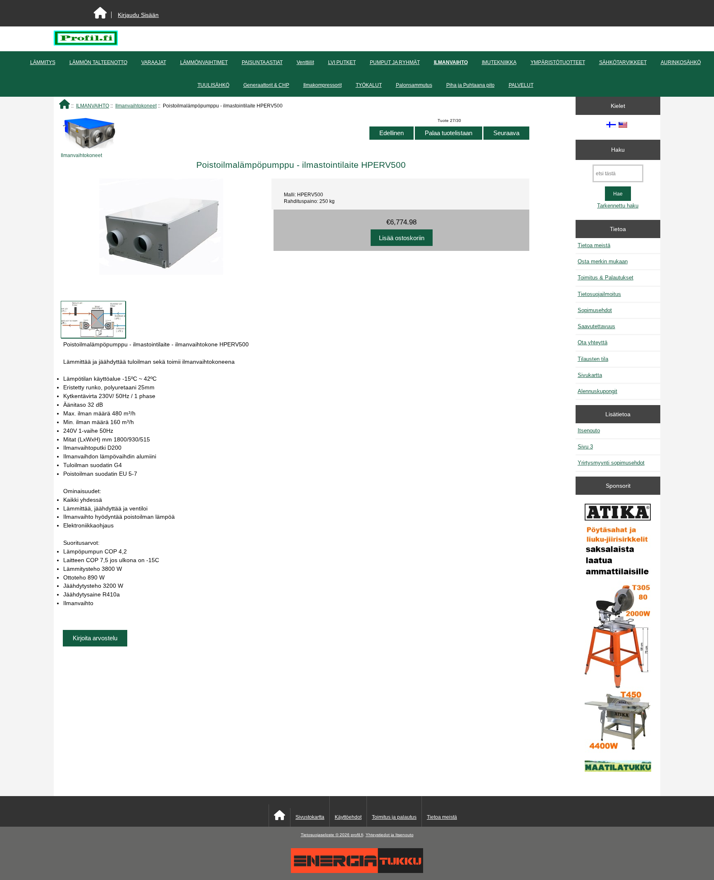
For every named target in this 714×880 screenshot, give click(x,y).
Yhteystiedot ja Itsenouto (390, 834)
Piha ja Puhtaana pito (470, 85)
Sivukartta (590, 375)
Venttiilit (305, 62)
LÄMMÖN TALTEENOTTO (98, 62)
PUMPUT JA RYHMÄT (395, 62)
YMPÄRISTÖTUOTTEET (558, 62)
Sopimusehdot (595, 310)
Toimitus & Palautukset (605, 277)
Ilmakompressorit (322, 85)
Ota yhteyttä (592, 342)
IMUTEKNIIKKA (499, 62)
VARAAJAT (153, 62)
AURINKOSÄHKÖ (681, 62)
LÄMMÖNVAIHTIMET (204, 62)
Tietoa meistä (594, 245)
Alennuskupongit (597, 391)
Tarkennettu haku (617, 206)
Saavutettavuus (596, 326)
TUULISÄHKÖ (213, 85)
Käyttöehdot (348, 817)
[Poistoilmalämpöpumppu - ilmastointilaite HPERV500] (93, 319)
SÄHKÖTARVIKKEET (623, 62)
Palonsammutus (414, 85)
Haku (618, 149)
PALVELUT (521, 85)
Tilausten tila (593, 359)
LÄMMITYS (42, 62)
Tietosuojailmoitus (599, 294)
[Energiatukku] (357, 871)
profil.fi (357, 834)
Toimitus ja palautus (394, 817)
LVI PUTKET (342, 62)
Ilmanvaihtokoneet (136, 105)
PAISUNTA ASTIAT (262, 62)
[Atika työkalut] (618, 637)
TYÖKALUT (369, 85)
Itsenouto (589, 430)
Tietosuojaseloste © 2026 (326, 834)
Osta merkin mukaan (603, 261)
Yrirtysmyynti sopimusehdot (611, 463)
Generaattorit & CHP (266, 85)
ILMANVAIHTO (92, 105)
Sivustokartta (309, 817)
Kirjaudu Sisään (138, 15)
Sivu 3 (585, 447)
